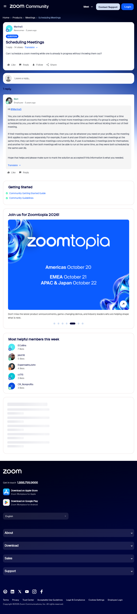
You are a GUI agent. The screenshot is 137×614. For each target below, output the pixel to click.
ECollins (22, 345)
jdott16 (21, 355)
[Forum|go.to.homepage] (29, 7)
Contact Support (108, 7)
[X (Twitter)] (20, 591)
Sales (8, 558)
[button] (5, 6)
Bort (16, 98)
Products (17, 17)
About (9, 533)
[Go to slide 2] (58, 323)
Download (12, 546)
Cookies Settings (96, 600)
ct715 (20, 374)
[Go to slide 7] (82, 323)
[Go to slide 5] (70, 323)
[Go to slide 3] (62, 323)
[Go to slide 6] (76, 323)
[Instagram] (34, 591)
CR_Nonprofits (25, 384)
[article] (68, 136)
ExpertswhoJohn (27, 364)
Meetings (30, 17)
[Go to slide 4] (66, 323)
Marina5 (18, 26)
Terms (6, 600)
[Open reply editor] (68, 78)
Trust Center (28, 600)
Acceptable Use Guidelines (50, 600)
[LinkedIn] (12, 591)
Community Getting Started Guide (27, 193)
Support (10, 571)
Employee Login (115, 600)
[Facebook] (41, 591)
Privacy (15, 600)
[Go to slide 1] (54, 323)
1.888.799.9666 (27, 483)
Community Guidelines (21, 197)
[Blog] (5, 591)
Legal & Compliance (75, 600)
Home (6, 17)
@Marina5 (16, 109)
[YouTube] (27, 591)
